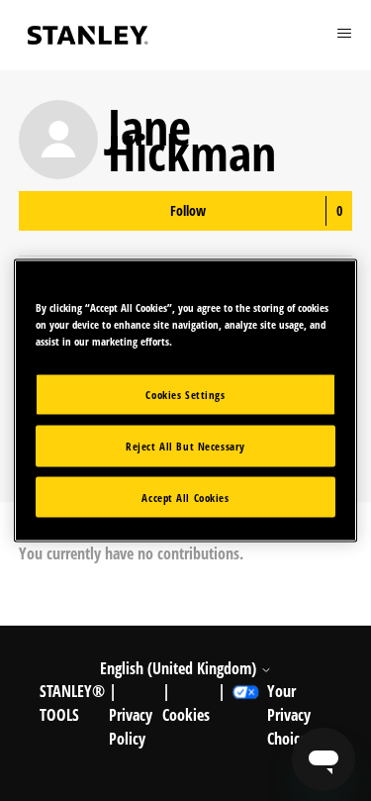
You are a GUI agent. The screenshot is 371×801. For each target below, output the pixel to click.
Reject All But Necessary (185, 445)
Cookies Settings (185, 393)
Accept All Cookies (185, 496)
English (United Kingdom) (180, 668)
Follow (188, 210)
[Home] (88, 35)
